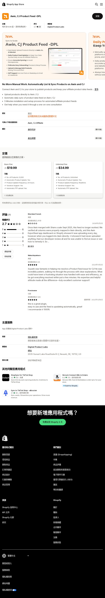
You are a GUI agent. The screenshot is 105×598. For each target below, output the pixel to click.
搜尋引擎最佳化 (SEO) (62, 479)
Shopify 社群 (8, 517)
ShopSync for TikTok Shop (22, 375)
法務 (55, 537)
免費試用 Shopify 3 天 (52, 422)
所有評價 (8, 257)
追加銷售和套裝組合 (62, 469)
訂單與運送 (7, 469)
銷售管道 (6, 454)
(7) (40, 27)
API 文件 (6, 512)
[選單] (101, 4)
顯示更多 (31, 246)
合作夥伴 (57, 527)
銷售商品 (6, 464)
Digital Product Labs (56, 27)
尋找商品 (6, 459)
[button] (26, 378)
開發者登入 (7, 563)
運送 (55, 484)
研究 (4, 522)
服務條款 (6, 570)
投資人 (56, 517)
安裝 (97, 16)
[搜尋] (96, 4)
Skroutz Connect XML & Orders (75, 375)
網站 (30, 351)
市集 (55, 459)
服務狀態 (57, 542)
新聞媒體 (57, 522)
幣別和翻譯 (58, 489)
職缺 (55, 512)
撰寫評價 (8, 252)
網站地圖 (6, 583)
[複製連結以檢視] (43, 214)
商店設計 (6, 475)
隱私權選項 (7, 590)
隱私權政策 (32, 337)
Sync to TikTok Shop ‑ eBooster (24, 390)
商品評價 (57, 464)
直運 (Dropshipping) (62, 454)
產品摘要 (32, 138)
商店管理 (6, 484)
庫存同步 (32, 129)
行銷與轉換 (7, 479)
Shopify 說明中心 (10, 507)
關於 (55, 507)
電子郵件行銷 (59, 475)
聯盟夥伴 (57, 532)
